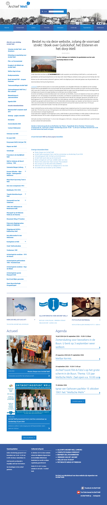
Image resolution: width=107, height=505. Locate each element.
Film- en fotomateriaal (15, 61)
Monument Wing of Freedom (16, 219)
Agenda (61, 331)
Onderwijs (74, 27)
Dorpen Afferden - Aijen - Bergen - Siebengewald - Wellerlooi (14, 173)
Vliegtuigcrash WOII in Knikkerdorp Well (13, 230)
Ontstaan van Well (12, 133)
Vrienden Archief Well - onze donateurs (17, 50)
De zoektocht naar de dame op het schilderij (48, 167)
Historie (6, 27)
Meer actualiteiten (28, 437)
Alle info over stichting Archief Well (14, 43)
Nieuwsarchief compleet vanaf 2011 (17, 110)
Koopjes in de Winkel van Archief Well (15, 66)
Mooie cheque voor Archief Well (44, 152)
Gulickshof (34, 86)
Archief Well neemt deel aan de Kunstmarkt (48, 158)
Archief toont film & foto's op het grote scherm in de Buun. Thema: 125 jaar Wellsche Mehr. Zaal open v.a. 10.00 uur (78, 372)
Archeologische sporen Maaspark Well (14, 274)
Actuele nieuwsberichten (15, 105)
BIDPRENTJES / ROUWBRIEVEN (68, 454)
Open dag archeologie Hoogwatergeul (13, 284)
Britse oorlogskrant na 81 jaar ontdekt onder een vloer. (51, 160)
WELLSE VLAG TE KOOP (65, 459)
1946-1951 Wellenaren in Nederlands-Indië (14, 207)
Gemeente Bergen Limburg (15, 167)
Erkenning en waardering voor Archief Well (17, 56)
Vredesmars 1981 (12, 250)
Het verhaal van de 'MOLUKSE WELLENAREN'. (48, 163)
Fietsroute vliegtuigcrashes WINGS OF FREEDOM (15, 224)
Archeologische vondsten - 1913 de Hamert (17, 255)
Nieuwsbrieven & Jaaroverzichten (13, 96)
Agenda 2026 (12, 101)
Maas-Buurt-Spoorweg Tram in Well (16, 180)
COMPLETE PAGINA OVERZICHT (68, 452)
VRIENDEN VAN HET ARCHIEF (67, 457)
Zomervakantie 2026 (14, 124)
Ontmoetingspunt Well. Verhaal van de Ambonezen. (50, 156)
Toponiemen (87, 27)
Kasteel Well (20, 27)
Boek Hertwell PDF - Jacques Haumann (17, 80)
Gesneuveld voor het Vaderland (13, 201)
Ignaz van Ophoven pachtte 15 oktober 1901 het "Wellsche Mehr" (77, 389)
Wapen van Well (12, 146)
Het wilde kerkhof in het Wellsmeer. (14, 236)
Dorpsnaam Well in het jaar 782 (16, 142)
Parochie (46, 27)
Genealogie (10, 150)
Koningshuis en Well (13, 241)
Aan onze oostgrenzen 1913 (15, 185)
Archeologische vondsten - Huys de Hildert (17, 267)
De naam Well (11, 138)
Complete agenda (77, 401)
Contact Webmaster (14, 128)
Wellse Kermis (70, 357)
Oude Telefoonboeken (14, 246)
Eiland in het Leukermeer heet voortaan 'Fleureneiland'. (51, 162)
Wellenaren (100, 27)
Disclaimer (11, 119)
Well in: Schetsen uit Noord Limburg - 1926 (15, 162)
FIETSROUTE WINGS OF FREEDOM (69, 462)
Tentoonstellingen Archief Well (18, 85)
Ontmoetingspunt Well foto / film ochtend (17, 90)
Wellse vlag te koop (14, 71)
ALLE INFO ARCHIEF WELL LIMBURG (69, 450)
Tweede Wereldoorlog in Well (14, 195)
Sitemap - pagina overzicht (16, 115)
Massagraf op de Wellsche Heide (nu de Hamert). (15, 213)
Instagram (96, 496)
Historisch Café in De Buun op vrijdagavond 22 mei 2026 (51, 165)
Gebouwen (60, 27)
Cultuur (33, 27)
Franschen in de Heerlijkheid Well (15, 156)
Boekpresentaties (13, 75)
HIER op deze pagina (49, 137)
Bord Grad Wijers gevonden (15, 279)
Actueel (12, 331)
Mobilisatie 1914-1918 (14, 190)
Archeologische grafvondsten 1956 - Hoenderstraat (16, 261)
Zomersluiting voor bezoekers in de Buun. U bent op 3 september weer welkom (75, 341)
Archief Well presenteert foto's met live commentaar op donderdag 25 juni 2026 (59, 154)
